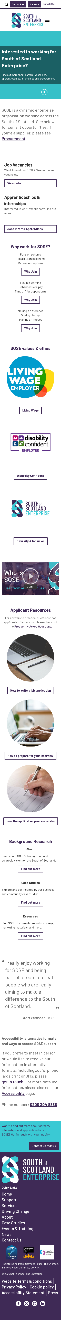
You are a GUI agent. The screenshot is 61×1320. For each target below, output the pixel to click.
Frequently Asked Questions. (33, 626)
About (7, 1217)
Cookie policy (42, 1286)
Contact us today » (44, 1146)
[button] (47, 20)
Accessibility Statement (23, 1292)
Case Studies (13, 1222)
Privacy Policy (14, 1286)
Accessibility (13, 1093)
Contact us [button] (18, 4)
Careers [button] (34, 4)
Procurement (13, 138)
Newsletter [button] (49, 3)
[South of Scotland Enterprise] (30, 1171)
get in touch (12, 1081)
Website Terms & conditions (27, 1281)
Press (53, 1292)
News (6, 1234)
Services (9, 1205)
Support (9, 1199)
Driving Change (15, 1211)
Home (7, 1193)
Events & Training (17, 1228)
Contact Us (11, 1239)
